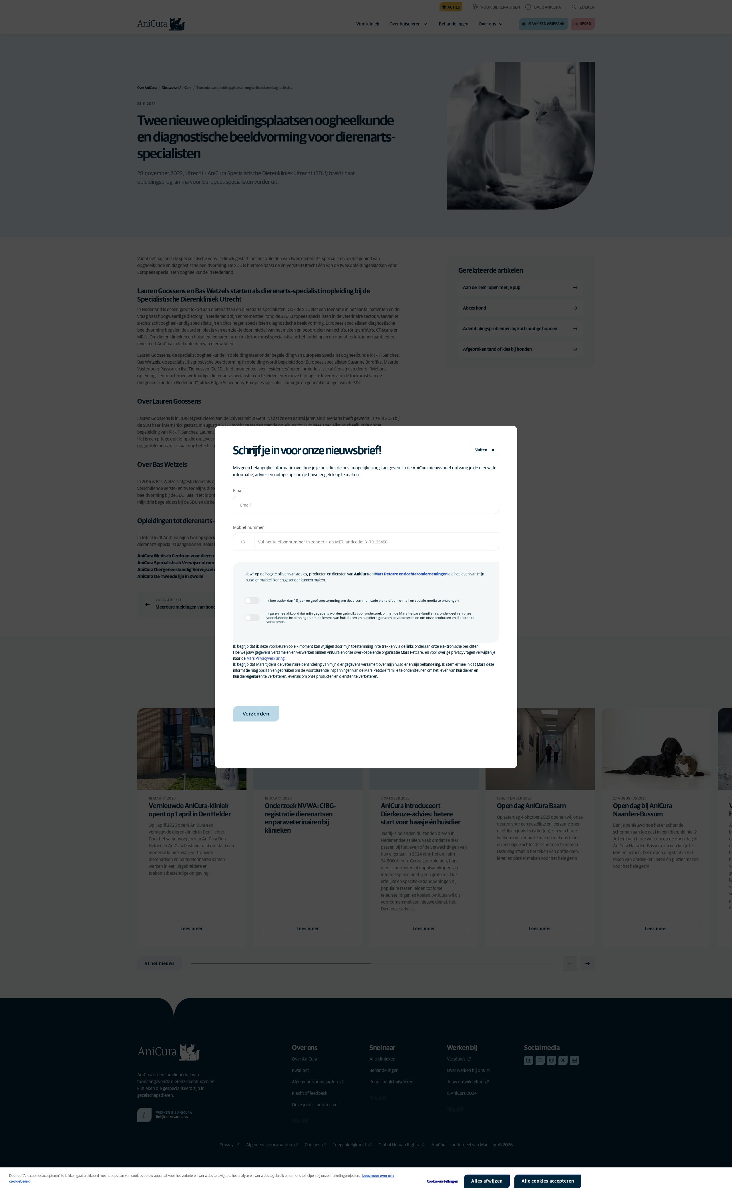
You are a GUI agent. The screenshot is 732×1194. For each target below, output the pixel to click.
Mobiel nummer (248, 527)
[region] (366, 1180)
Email (238, 490)
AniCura (361, 574)
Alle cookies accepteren (548, 1181)
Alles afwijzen (487, 1181)
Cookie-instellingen (442, 1181)
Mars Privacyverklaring (265, 659)
